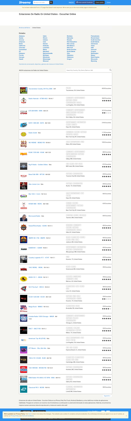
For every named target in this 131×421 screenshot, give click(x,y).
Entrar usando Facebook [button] (85, 2)
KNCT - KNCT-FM (35, 329)
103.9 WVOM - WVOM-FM (37, 368)
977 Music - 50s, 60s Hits (37, 348)
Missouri (46, 61)
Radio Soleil (33, 133)
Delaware (22, 53)
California (22, 45)
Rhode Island (95, 38)
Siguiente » (107, 396)
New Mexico (71, 45)
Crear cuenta (99, 2)
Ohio (68, 53)
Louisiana (46, 47)
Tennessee (94, 44)
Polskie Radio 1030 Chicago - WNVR (41, 316)
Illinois (45, 38)
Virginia (93, 51)
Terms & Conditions (28, 416)
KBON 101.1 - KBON (35, 277)
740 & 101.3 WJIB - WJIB (37, 358)
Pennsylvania (95, 36)
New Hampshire (72, 42)
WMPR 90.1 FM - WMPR (37, 238)
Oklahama (70, 55)
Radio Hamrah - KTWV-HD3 (38, 98)
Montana (69, 36)
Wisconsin (94, 59)
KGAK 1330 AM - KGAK (36, 152)
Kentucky (46, 45)
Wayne (93, 55)
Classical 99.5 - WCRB (36, 387)
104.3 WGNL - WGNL (36, 267)
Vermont (93, 49)
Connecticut (22, 49)
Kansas (45, 44)
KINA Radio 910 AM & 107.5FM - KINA (42, 378)
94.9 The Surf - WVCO (36, 287)
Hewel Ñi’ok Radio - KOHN (38, 226)
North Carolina (71, 49)
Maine (45, 49)
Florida (21, 55)
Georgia (21, 57)
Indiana (45, 40)
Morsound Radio (34, 216)
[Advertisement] (65, 85)
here (29, 414)
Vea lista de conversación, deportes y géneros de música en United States (41, 64)
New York (70, 47)
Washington (94, 53)
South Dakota (95, 42)
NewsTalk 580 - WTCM (36, 174)
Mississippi (46, 59)
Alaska (21, 38)
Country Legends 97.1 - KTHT (39, 258)
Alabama (22, 36)
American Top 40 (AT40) (37, 338)
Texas (93, 45)
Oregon (69, 59)
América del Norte (24, 27)
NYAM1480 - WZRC (35, 204)
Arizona (21, 40)
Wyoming (94, 61)
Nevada (69, 40)
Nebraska (70, 38)
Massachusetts (48, 53)
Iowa (44, 42)
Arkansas (22, 42)
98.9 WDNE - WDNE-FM (37, 143)
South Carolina (95, 40)
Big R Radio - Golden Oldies (38, 165)
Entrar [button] (109, 2)
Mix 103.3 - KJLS (34, 194)
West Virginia (95, 57)
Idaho (45, 36)
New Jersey (70, 44)
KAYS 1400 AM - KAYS (36, 123)
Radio (71, 3)
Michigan (46, 55)
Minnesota (46, 57)
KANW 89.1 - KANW (35, 248)
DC (20, 51)
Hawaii (21, 59)
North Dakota (71, 51)
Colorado (22, 47)
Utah (92, 47)
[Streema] (25, 2)
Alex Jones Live (34, 184)
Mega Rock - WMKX (35, 307)
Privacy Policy (15, 416)
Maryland (46, 51)
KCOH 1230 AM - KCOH (37, 297)
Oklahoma (70, 57)
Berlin (21, 44)
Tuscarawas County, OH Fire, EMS (40, 89)
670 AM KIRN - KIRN (35, 111)
